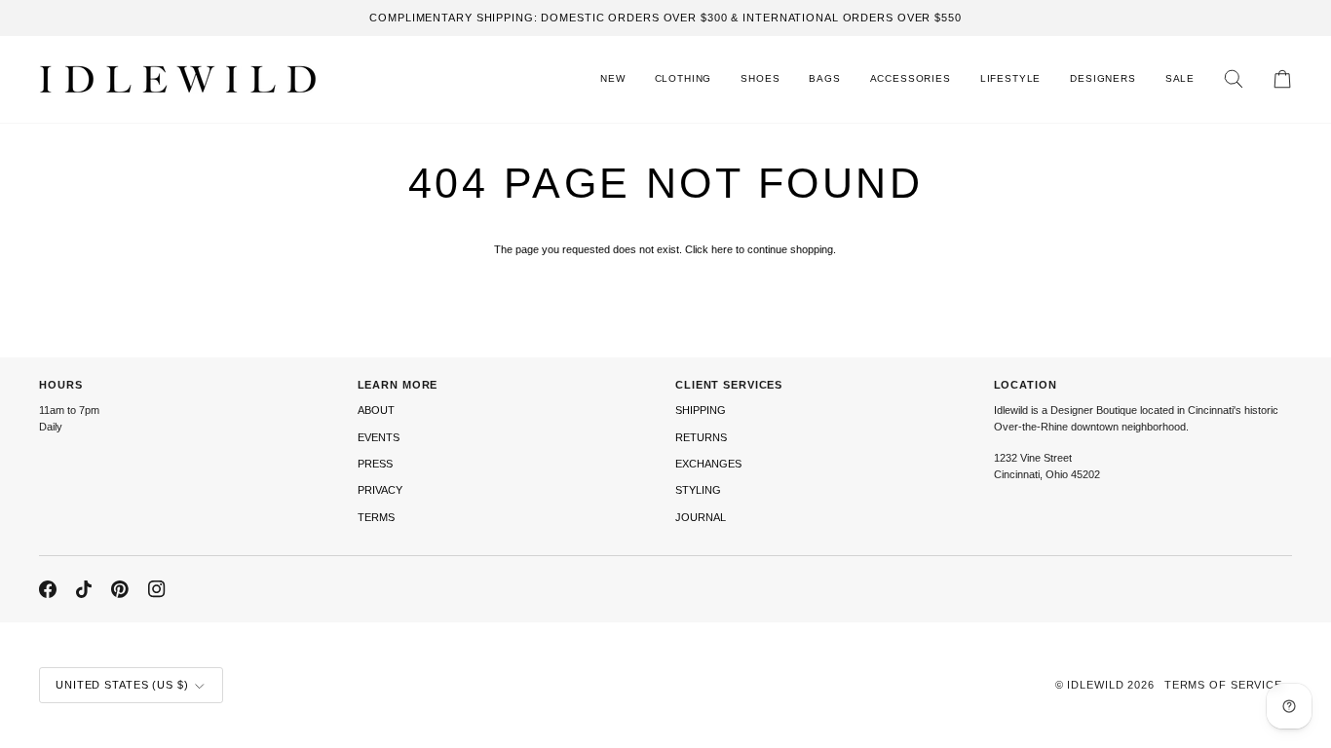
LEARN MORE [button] (398, 385)
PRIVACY (380, 490)
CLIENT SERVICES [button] (728, 385)
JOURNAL (700, 517)
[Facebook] (48, 589)
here (722, 249)
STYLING (698, 490)
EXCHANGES (708, 463)
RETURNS (701, 437)
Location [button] (1025, 385)
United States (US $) (122, 685)
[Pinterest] (120, 589)
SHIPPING (700, 410)
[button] (683, 79)
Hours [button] (60, 385)
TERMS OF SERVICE (1223, 685)
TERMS (376, 517)
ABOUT (376, 410)
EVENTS (378, 437)
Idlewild (1095, 685)
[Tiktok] (84, 589)
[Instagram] (157, 589)
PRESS (375, 463)
